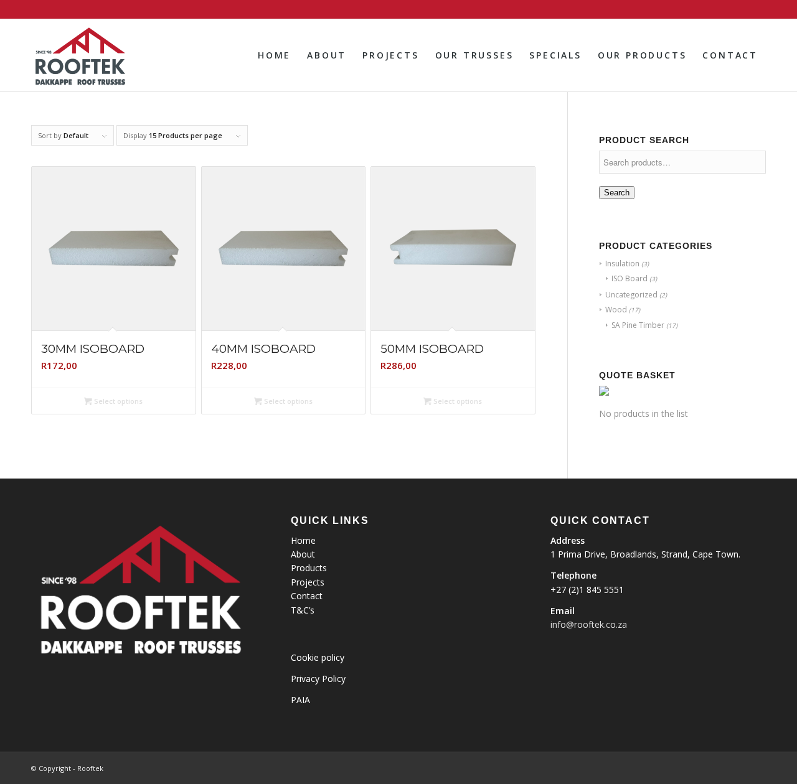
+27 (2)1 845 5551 (587, 589)
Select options (117, 401)
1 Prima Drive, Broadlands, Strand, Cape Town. (645, 554)
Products (309, 568)
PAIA (300, 700)
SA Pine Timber (637, 325)
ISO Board (629, 278)
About (303, 554)
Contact (307, 596)
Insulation (622, 263)
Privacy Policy (318, 678)
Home (303, 540)
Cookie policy (317, 657)
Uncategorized (631, 294)
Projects (307, 582)
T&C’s (302, 610)
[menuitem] (274, 55)
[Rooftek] (79, 55)
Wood (616, 309)
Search (617, 192)
